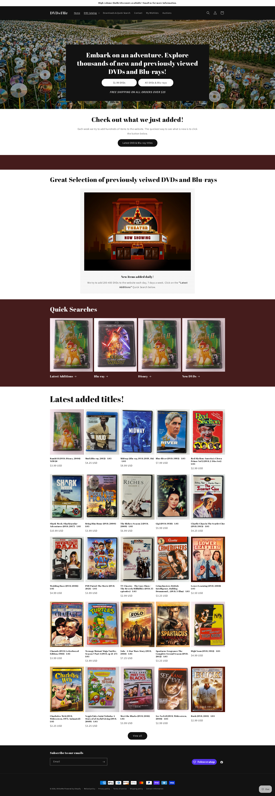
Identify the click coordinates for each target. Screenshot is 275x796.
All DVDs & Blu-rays (156, 82)
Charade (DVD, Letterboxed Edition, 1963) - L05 (64, 652)
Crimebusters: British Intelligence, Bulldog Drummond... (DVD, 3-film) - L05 (173, 589)
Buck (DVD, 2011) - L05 (203, 716)
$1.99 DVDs (119, 82)
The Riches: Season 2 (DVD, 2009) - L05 (134, 525)
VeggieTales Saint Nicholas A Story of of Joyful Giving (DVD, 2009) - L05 (101, 719)
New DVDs (189, 376)
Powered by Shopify (72, 789)
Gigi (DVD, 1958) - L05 (167, 523)
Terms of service (120, 788)
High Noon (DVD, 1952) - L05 (205, 651)
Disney (143, 376)
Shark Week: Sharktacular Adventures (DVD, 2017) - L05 (65, 525)
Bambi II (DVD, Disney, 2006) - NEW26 (66, 460)
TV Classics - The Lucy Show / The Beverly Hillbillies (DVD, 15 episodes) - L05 (136, 589)
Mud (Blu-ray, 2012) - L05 (98, 458)
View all (137, 735)
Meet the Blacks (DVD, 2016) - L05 (135, 717)
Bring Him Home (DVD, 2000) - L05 (101, 525)
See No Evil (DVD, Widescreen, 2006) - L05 (171, 717)
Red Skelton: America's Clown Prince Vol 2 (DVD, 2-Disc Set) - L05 (207, 461)
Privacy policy (104, 788)
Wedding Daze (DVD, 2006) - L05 (65, 587)
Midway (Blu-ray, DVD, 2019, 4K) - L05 (137, 460)
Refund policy (89, 788)
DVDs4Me (60, 789)
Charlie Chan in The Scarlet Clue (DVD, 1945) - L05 (208, 525)
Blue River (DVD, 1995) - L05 (170, 458)
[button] (91, 13)
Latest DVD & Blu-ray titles (138, 142)
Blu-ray (99, 376)
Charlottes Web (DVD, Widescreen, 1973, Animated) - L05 (66, 719)
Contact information (154, 788)
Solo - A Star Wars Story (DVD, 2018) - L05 (136, 652)
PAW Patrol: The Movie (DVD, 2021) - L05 (100, 587)
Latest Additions (61, 376)
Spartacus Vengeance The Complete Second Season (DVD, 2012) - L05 (172, 654)
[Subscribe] (103, 762)
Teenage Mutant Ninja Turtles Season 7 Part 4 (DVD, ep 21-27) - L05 (102, 654)
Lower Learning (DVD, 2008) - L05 (206, 587)
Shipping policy (136, 788)
